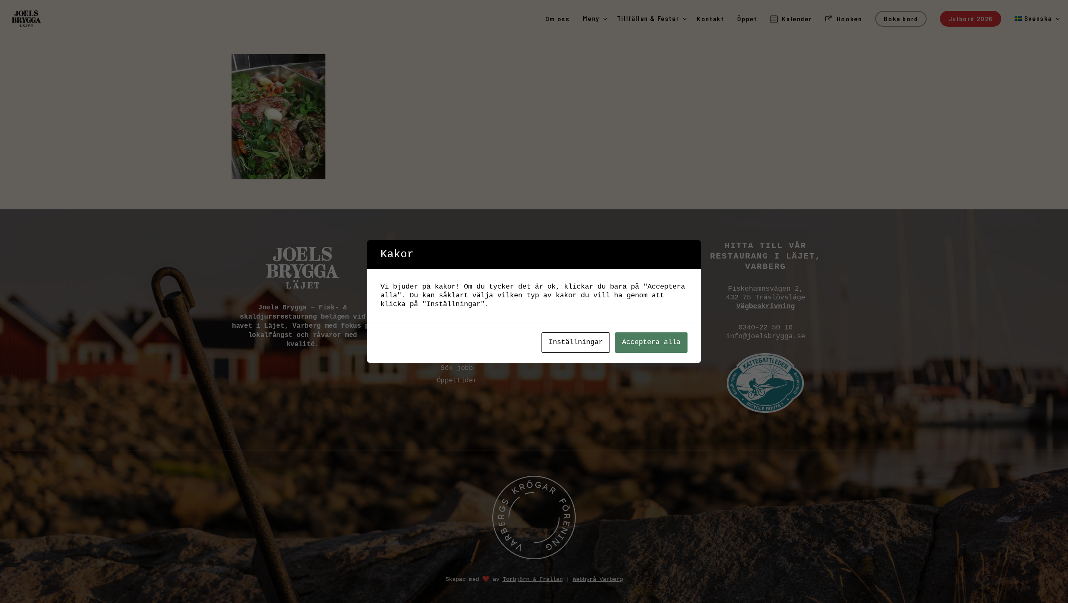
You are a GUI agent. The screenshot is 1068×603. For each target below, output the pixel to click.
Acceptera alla (651, 342)
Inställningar (576, 342)
